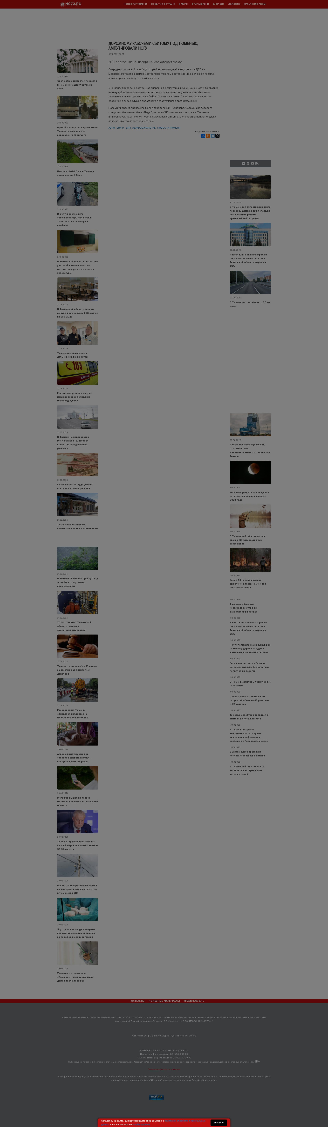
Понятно (219, 1122)
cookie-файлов (141, 1124)
